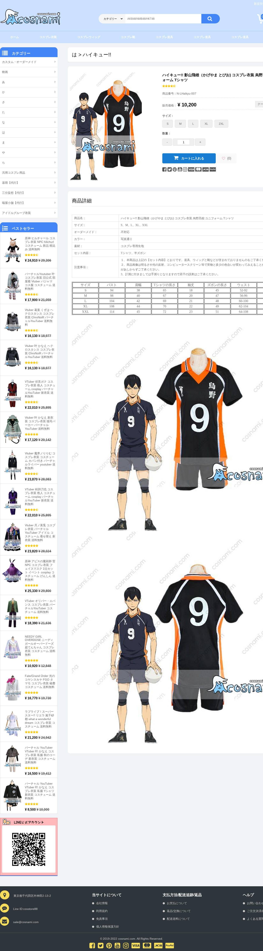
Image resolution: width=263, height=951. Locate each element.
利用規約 (102, 911)
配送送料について (178, 918)
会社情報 (102, 903)
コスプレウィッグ (88, 37)
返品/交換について (179, 911)
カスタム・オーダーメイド (19, 61)
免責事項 (102, 918)
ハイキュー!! (97, 54)
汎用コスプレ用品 (13, 172)
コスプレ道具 (164, 37)
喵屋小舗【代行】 (13, 202)
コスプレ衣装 (48, 37)
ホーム (14, 37)
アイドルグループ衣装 (16, 213)
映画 (5, 72)
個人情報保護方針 (107, 926)
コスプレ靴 (128, 37)
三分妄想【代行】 (13, 192)
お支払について (177, 903)
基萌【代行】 (10, 182)
